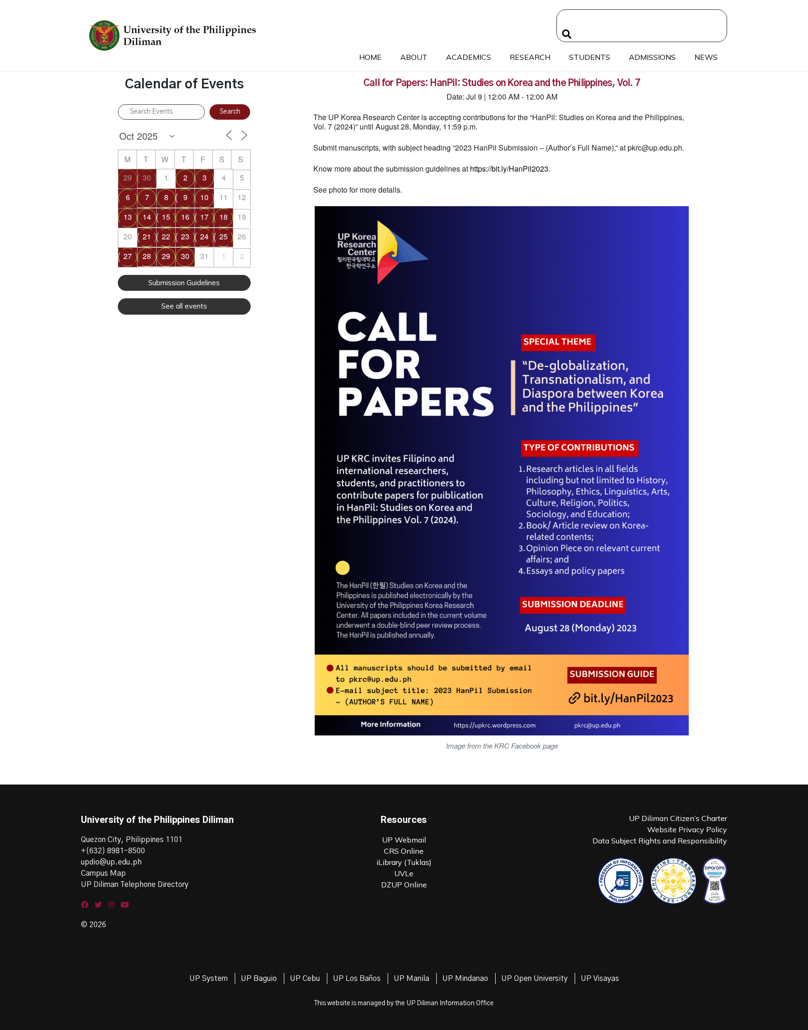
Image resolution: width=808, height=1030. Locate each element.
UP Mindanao (465, 978)
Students (589, 57)
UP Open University (534, 978)
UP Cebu (305, 978)
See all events (184, 306)
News (706, 57)
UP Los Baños (357, 978)
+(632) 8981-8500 (113, 851)
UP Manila (411, 978)
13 (127, 216)
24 (204, 236)
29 (127, 177)
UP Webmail (404, 839)
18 (223, 216)
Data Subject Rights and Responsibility (659, 840)
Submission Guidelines (184, 282)
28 (147, 256)
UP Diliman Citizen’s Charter (678, 818)
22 (166, 236)
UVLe (403, 873)
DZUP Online (404, 884)
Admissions (652, 57)
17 (204, 216)
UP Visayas (600, 978)
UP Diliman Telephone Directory (134, 884)
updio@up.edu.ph (111, 862)
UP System (208, 978)
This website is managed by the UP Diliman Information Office (404, 1003)
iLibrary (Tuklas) (404, 862)
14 (147, 216)
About (413, 57)
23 (185, 236)
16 (185, 216)
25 (223, 236)
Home (370, 57)
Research (530, 57)
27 (127, 256)
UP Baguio (259, 978)
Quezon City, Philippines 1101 (131, 839)
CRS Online (404, 851)
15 (166, 216)
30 (147, 177)
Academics (468, 57)
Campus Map (103, 873)
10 (204, 197)
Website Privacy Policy (687, 829)
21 (147, 236)
